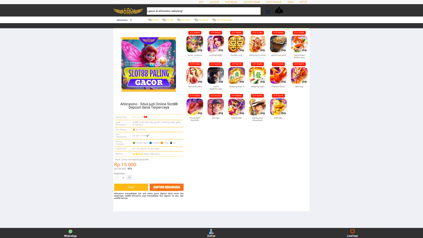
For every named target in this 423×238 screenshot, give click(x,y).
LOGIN (290, 2)
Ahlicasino (137, 117)
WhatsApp (70, 236)
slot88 (146, 160)
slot (201, 2)
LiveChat (352, 236)
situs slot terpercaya (132, 160)
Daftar (211, 236)
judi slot (214, 2)
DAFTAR (303, 2)
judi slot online (251, 2)
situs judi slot (274, 2)
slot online (231, 2)
